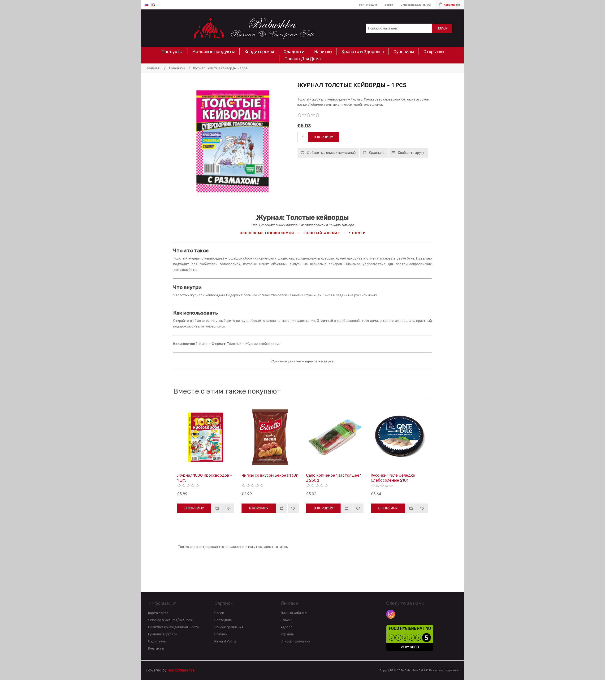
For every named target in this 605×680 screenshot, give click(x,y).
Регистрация (368, 4)
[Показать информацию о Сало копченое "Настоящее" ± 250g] (335, 437)
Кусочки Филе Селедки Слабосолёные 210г (393, 477)
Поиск (442, 28)
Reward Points (225, 641)
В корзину (323, 137)
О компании (157, 641)
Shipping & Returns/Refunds (170, 620)
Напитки (323, 51)
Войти (389, 4)
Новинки (221, 634)
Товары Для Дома (303, 58)
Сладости (294, 51)
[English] (153, 4)
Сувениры (403, 51)
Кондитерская (259, 51)
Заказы (286, 620)
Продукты (171, 51)
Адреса (286, 627)
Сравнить (377, 153)
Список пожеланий (295, 641)
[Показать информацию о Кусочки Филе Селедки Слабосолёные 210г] (399, 437)
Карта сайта (158, 613)
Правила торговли (162, 634)
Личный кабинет (294, 613)
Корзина (287, 634)
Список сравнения (228, 627)
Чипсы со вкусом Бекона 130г (270, 475)
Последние (223, 620)
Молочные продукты (213, 51)
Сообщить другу (411, 153)
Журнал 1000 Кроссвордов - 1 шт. (204, 477)
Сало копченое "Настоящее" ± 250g (333, 477)
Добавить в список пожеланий (331, 153)
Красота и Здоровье (362, 51)
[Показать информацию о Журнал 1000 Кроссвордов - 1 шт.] (206, 437)
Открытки (434, 51)
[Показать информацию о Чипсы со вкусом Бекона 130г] (270, 437)
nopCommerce (181, 670)
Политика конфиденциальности (173, 627)
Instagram (390, 614)
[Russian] (146, 4)
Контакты (156, 648)
